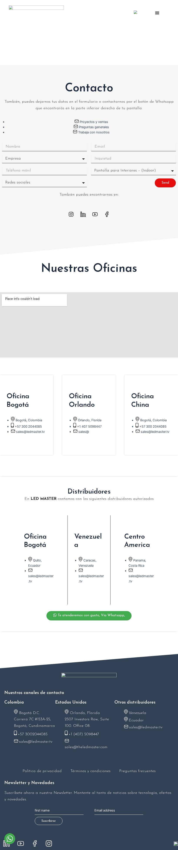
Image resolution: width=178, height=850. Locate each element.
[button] (157, 13)
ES (142, 13)
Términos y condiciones (90, 771)
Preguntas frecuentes (137, 771)
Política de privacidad (42, 771)
